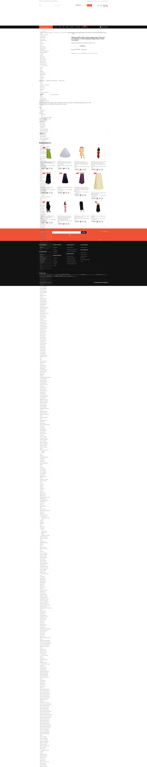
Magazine (42, 71)
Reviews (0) (61, 80)
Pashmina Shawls (43, 754)
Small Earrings (43, 350)
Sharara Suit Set (43, 652)
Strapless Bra (42, 211)
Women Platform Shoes (44, 181)
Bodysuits (42, 665)
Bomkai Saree (42, 610)
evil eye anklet (43, 276)
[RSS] (103, 240)
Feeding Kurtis (43, 582)
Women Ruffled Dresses (45, 721)
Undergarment (44, 532)
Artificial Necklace (43, 378)
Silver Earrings (43, 349)
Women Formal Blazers (44, 741)
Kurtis (41, 575)
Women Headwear (43, 52)
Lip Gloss (41, 485)
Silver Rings (42, 427)
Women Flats (42, 186)
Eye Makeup (59, 274)
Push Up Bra (42, 208)
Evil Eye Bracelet (43, 304)
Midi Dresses (42, 683)
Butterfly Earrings (43, 323)
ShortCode (78, 27)
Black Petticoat (43, 230)
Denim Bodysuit (43, 666)
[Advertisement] (73, 17)
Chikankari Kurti (43, 581)
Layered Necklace (43, 387)
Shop (60, 27)
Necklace (42, 375)
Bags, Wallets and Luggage (46, 117)
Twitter (55, 249)
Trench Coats (42, 758)
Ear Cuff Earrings (43, 331)
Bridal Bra (42, 202)
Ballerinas (42, 169)
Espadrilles (42, 172)
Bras (41, 199)
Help (82, 261)
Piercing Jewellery (43, 292)
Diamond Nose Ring (44, 396)
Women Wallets (43, 133)
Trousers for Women (44, 567)
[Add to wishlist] (64, 168)
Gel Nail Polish (42, 509)
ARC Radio (42, 522)
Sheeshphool (42, 432)
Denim (41, 80)
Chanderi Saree (43, 612)
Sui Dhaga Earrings (43, 355)
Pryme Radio (42, 526)
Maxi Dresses (42, 681)
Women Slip (42, 246)
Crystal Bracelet (43, 301)
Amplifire (42, 520)
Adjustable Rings (43, 420)
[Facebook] (100, 231)
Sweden (53, 276)
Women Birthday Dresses (45, 690)
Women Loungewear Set (44, 745)
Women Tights (43, 572)
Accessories (43, 31)
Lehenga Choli (42, 593)
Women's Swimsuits (44, 659)
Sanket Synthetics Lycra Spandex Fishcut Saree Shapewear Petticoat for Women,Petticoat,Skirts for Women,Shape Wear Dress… (105, 37)
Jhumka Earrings (43, 338)
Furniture (42, 101)
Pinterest (55, 253)
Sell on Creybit (70, 247)
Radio (42, 519)
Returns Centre (84, 247)
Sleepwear (42, 89)
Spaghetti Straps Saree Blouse (44, 647)
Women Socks (43, 61)
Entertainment (44, 143)
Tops (41, 90)
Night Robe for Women (44, 242)
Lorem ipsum (88, 274)
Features (72, 27)
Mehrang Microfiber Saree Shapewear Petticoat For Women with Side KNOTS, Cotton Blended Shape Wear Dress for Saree (107, 37)
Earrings (41, 319)
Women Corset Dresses (44, 698)
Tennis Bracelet (43, 316)
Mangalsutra (42, 374)
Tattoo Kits (58, 276)
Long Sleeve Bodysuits (44, 671)
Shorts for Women (43, 548)
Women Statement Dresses (45, 726)
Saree (41, 609)
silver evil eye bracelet (44, 313)
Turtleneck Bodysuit (44, 675)
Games (41, 68)
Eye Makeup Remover (44, 457)
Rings (41, 418)
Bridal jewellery (43, 317)
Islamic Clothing (44, 249)
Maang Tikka (42, 372)
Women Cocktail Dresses (45, 696)
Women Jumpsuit (43, 744)
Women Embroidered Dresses (46, 704)
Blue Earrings (42, 322)
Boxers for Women (43, 536)
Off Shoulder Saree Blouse (45, 642)
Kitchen (41, 104)
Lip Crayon (42, 483)
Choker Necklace (43, 380)
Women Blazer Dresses (44, 692)
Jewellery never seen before (45, 156)
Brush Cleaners (43, 498)
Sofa (42, 529)
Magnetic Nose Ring (44, 399)
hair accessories (43, 361)
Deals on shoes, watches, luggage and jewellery (45, 147)
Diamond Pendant (43, 412)
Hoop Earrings (42, 337)
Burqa (41, 252)
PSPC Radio (42, 528)
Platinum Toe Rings (44, 442)
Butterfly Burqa (43, 254)
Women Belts (42, 46)
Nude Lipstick (42, 495)
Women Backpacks (43, 118)
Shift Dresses (42, 686)
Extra (41, 358)
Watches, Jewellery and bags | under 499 (46, 163)
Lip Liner (41, 486)
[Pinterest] (105, 231)
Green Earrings (43, 334)
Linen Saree (42, 627)
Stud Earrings (42, 353)
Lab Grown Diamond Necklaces (44, 385)
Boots (41, 171)
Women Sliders (43, 189)
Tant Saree (42, 634)
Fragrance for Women (44, 479)
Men (41, 107)
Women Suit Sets (43, 650)
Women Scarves (43, 59)
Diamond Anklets (43, 274)
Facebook (55, 247)
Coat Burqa (42, 255)
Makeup (42, 452)
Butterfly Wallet (43, 135)
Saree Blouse (42, 636)
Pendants (42, 409)
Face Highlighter (43, 473)
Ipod (41, 525)
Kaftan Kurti (42, 585)
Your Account (83, 252)
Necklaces (42, 86)
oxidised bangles (43, 288)
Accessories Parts (45, 65)
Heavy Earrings (43, 335)
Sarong (41, 656)
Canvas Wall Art (43, 99)
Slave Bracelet (43, 314)
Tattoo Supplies (68, 276)
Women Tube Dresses (44, 729)
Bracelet (41, 297)
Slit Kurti (41, 588)
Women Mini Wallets (44, 139)
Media (67, 27)
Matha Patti (42, 56)
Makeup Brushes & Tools (45, 497)
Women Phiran (43, 649)
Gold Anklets (42, 277)
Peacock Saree (43, 631)
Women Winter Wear (45, 750)
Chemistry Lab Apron (44, 34)
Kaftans (41, 267)
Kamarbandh (42, 368)
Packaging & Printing (45, 517)
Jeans (41, 539)
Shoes (41, 175)
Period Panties (43, 224)
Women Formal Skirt (44, 742)
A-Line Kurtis (42, 576)
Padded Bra (42, 206)
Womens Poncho (43, 64)
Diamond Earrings (43, 328)
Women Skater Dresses (44, 723)
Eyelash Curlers (43, 501)
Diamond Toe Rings (44, 439)
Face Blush (42, 467)
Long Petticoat (43, 235)
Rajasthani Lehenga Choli (45, 604)
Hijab (41, 264)
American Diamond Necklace (45, 377)
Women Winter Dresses (44, 733)
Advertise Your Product (72, 249)
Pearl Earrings (42, 344)
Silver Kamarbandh (43, 369)
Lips (41, 482)
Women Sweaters (43, 764)
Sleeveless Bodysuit (44, 674)
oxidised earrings (43, 343)
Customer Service (96, 1)
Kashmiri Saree (43, 624)
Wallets (42, 533)
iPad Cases (65, 274)
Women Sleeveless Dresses (45, 724)
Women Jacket (43, 760)
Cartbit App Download (85, 259)
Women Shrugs (43, 747)
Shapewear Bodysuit (44, 672)
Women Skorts (43, 570)
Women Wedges (43, 192)
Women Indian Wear (45, 573)
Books (41, 67)
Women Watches (43, 62)
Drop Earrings (42, 329)
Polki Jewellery (43, 365)
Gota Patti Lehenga (44, 600)
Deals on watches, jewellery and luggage (45, 150)
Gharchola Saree (43, 619)
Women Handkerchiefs (44, 50)
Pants (41, 545)
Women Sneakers (43, 190)
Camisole (42, 215)
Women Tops (42, 748)
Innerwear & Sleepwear (45, 196)
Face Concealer (43, 470)
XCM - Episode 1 (43, 165)
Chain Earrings (43, 325)
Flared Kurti (42, 584)
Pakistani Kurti (43, 587)
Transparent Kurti (43, 590)
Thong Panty (42, 227)
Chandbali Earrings (43, 326)
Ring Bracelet (42, 310)
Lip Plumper (42, 488)
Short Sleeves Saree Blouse (45, 643)
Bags (42, 115)
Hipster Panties (43, 220)
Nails (41, 507)
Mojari (41, 178)
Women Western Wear (45, 664)
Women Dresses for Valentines (44, 700)
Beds (41, 95)
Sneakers (42, 180)
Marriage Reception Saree (45, 628)
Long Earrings (42, 341)
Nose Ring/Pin (42, 393)
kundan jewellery (43, 371)
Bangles (41, 285)
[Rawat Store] (44, 5)
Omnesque (94, 274)
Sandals (41, 174)
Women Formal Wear (44, 739)
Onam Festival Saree (44, 630)
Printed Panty (42, 226)
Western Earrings (43, 356)
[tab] (62, 80)
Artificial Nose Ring (43, 395)
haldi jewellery (42, 362)
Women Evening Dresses (45, 705)
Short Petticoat (43, 238)
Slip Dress (42, 687)
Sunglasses (42, 49)
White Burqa (42, 260)
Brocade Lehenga (43, 594)
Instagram (55, 251)
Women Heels (42, 187)
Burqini (41, 261)
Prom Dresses (43, 684)
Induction (43, 195)
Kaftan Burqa (42, 258)
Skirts (41, 550)
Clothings (42, 111)
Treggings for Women (44, 566)
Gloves (41, 42)
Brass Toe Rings (43, 436)
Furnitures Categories (44, 92)
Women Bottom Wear (45, 535)
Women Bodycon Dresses (45, 693)
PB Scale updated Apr (44, 153)
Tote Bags (42, 127)
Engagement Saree (43, 616)
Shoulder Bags (43, 126)
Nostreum (91, 274)
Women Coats (42, 757)
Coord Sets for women (44, 677)
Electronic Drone (44, 142)
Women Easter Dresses (44, 702)
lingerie (41, 217)
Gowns (41, 735)
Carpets (41, 96)
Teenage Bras (42, 212)
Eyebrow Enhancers (44, 463)
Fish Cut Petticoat (43, 233)
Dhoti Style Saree (43, 615)
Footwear (43, 168)
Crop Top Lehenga (43, 597)
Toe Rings (42, 435)
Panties (41, 218)
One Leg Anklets (43, 280)
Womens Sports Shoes (44, 184)
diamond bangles (43, 286)
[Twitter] (102, 231)
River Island (105, 274)
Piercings (42, 294)
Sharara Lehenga (43, 606)
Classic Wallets (43, 136)
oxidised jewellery (43, 405)
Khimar (41, 269)
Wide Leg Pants (43, 547)
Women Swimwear (44, 655)
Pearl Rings (42, 426)
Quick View (68, 168)
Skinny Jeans (42, 541)
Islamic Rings (42, 423)
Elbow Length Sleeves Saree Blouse (45, 638)
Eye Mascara (42, 458)
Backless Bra (42, 200)
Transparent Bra (43, 214)
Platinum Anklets (43, 282)
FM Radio (41, 523)
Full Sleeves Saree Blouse (45, 640)
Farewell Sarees (43, 618)
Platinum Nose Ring (44, 402)
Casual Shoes (42, 110)
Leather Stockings (43, 554)
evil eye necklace (43, 383)
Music (41, 415)
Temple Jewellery (43, 433)
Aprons (41, 33)
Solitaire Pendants (43, 417)
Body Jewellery (43, 289)
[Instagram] (107, 231)
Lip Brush (42, 504)
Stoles (41, 45)
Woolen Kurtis (42, 591)
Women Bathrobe (43, 243)
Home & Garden (43, 98)
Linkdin (54, 265)
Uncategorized (44, 531)
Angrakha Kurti (43, 579)
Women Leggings (43, 569)
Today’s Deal (89, 1)
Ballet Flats (42, 177)
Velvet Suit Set (43, 653)
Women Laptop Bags (44, 129)
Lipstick (41, 491)
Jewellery (43, 270)
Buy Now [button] (60, 168)
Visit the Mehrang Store (54, 94)
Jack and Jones (72, 274)
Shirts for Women (43, 736)
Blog (63, 27)
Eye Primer (42, 460)
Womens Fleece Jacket (44, 761)
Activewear (42, 77)
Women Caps (42, 58)
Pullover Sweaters (43, 766)
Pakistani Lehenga (43, 603)
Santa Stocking (43, 560)
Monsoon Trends (43, 161)
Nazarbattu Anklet (43, 279)
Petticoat (42, 229)
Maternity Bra (42, 205)
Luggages (43, 451)
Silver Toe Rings (43, 445)
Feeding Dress (43, 680)
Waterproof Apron (43, 40)
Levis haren (78, 274)
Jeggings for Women (44, 542)
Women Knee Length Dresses (46, 711)
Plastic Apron (42, 39)
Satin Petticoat (43, 236)
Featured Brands (43, 152)
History (41, 70)
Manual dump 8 (43, 158)
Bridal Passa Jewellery (44, 408)
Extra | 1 (41, 159)
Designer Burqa (43, 257)
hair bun (41, 55)
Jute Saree (42, 622)
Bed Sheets (42, 93)
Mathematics (42, 73)
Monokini (41, 661)
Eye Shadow (42, 461)
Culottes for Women (44, 538)
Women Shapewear (44, 245)
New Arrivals (42, 87)
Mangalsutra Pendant (44, 414)
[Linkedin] (102, 240)
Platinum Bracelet (43, 308)
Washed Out (74, 276)
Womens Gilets (43, 763)
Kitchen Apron (42, 36)
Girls (41, 359)
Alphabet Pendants (44, 411)
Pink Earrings (42, 346)
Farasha (41, 263)
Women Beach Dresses (44, 689)
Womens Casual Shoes (44, 183)
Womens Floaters (43, 193)
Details (93, 43)
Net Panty (42, 223)
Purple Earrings (43, 347)
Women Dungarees (43, 738)
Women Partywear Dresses (45, 717)
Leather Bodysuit (43, 669)
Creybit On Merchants (71, 251)
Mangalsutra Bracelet (44, 307)
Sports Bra (42, 209)
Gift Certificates (104, 1)
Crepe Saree (42, 613)
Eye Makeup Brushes (44, 500)
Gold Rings (42, 421)
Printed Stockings (43, 557)
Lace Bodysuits (43, 668)
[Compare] (66, 168)
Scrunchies (42, 43)
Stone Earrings (43, 352)
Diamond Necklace (43, 381)
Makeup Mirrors (43, 506)
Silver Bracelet (43, 311)
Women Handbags (43, 120)
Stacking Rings (43, 430)
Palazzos (42, 544)
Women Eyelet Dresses (44, 707)
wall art (41, 105)
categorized (43, 140)
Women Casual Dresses (44, 695)
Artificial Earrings (43, 320)
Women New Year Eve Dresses (46, 714)
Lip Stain (41, 489)
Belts (41, 108)
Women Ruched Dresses (45, 720)
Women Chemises (43, 239)
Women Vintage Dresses (45, 732)
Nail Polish (42, 513)
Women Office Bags (44, 130)
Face (41, 466)
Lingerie (83, 274)
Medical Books (43, 74)
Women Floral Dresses (44, 708)
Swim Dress (42, 658)
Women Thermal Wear (44, 248)
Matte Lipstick (43, 494)
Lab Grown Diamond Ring (45, 424)
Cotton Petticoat (43, 232)
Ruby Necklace (43, 392)
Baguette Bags (43, 121)
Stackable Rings (43, 429)
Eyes (41, 454)
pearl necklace (43, 389)
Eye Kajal (41, 455)
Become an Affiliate (71, 258)
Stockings (42, 551)
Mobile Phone (43, 516)
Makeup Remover (43, 476)
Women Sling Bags (43, 132)
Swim (41, 83)
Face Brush (42, 503)
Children (41, 76)
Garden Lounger (43, 102)
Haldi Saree (42, 621)
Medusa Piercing (43, 295)
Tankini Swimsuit (43, 662)
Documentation (85, 27)
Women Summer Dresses (45, 727)
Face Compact (43, 469)
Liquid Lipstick (43, 492)
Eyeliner (41, 464)
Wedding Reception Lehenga (45, 607)
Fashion (42, 145)
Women (41, 448)
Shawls (41, 753)
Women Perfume (43, 480)
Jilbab (41, 266)
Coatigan (41, 751)
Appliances (43, 114)
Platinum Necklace (43, 390)
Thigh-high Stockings (44, 563)
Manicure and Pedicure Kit (45, 510)
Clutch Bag (42, 123)
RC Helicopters (99, 274)
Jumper (76, 274)
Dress (41, 678)
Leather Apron (43, 37)
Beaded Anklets (43, 273)
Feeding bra (42, 203)
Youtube (55, 263)
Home (56, 27)
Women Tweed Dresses (44, 730)
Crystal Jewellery (43, 291)
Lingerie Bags (42, 124)
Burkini (41, 251)
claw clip (41, 53)
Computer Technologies (44, 84)
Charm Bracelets (43, 298)
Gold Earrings (42, 332)
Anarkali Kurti (42, 578)
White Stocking (43, 564)
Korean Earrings (43, 340)
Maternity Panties (43, 221)
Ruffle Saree (42, 633)
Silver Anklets (42, 283)
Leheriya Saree (43, 625)
